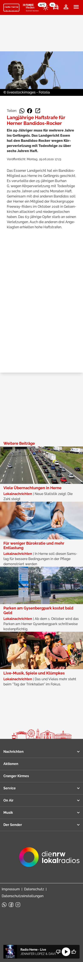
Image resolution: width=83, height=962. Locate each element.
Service (9, 788)
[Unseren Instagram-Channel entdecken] (17, 904)
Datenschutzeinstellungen (22, 896)
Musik (8, 813)
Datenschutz (34, 889)
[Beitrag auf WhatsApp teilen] (21, 110)
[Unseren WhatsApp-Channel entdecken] (4, 904)
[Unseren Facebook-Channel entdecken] (11, 904)
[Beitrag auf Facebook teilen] (29, 110)
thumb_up (73, 951)
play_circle (66, 952)
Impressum (11, 889)
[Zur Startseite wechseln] (11, 8)
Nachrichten (13, 752)
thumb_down (58, 951)
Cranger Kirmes (16, 776)
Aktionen (10, 764)
